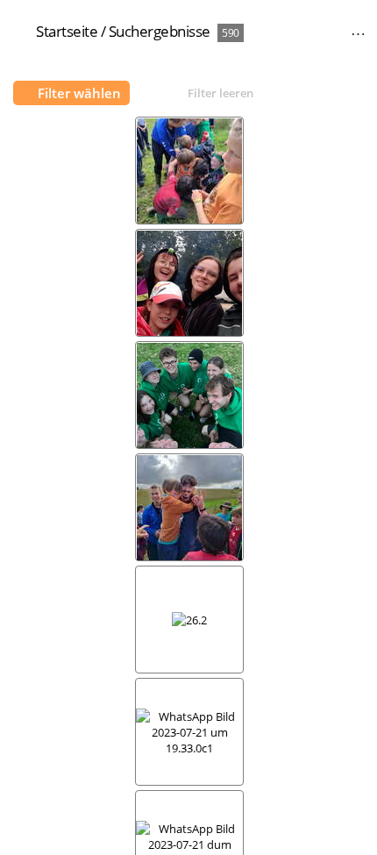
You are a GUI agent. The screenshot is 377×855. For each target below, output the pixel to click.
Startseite (66, 31)
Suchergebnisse (159, 31)
